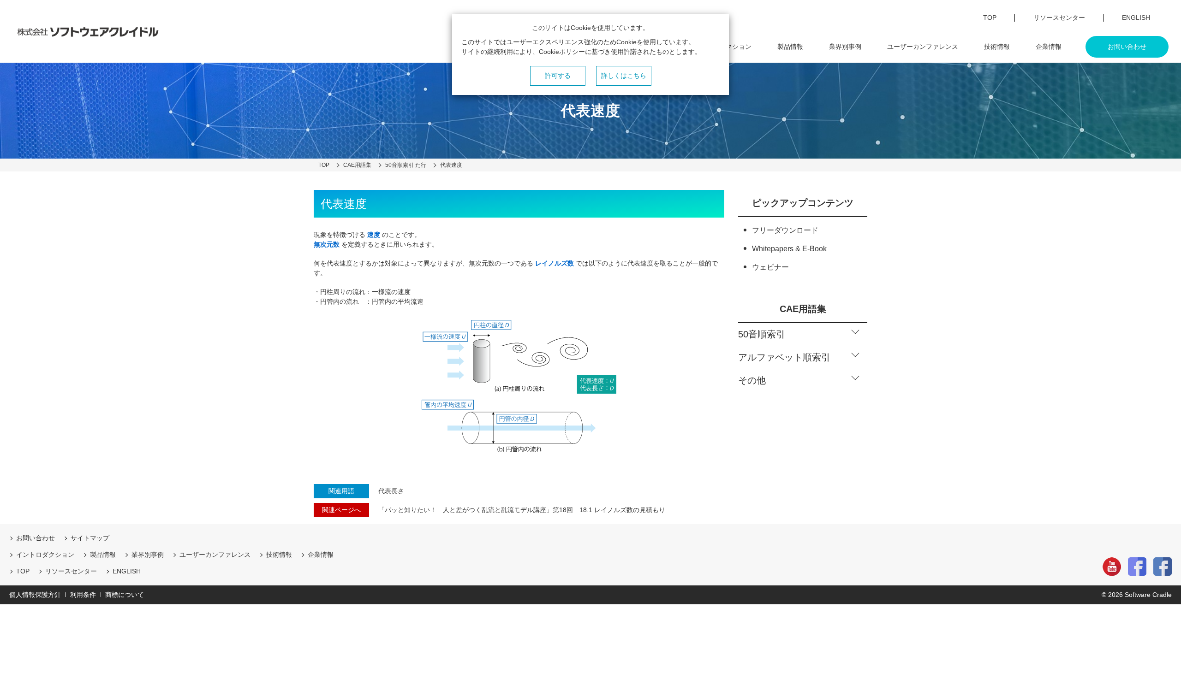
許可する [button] (558, 75)
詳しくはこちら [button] (623, 75)
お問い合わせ (35, 538)
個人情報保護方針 (35, 594)
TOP (23, 571)
